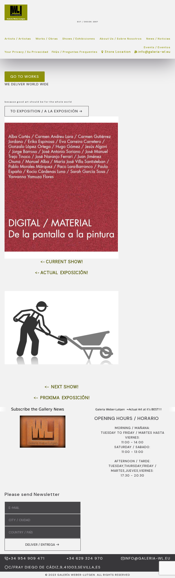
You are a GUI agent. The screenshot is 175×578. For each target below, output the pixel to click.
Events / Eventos (157, 47)
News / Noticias (158, 38)
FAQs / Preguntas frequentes (75, 52)
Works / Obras (47, 38)
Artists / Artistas (18, 38)
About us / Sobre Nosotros (121, 38)
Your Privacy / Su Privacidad (26, 52)
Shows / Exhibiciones (78, 38)
